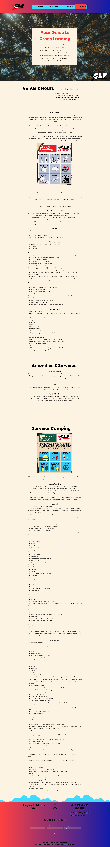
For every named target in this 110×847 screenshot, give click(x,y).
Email (48, 826)
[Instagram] (55, 807)
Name (31, 826)
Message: (67, 826)
